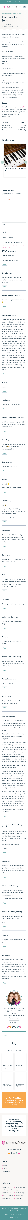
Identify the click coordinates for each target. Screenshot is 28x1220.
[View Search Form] (3, 7)
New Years (6, 1187)
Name (5, 224)
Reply (4, 264)
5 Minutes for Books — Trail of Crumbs (7, 126)
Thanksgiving (20, 1195)
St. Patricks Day (8, 1190)
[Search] (23, 1035)
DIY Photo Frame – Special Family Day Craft (20, 1086)
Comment (6, 200)
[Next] (25, 162)
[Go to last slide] (2, 162)
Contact (5, 1174)
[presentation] (15, 155)
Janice (8, 24)
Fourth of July (20, 1193)
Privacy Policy (14, 1217)
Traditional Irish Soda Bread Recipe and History (7, 1067)
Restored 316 (14, 1211)
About (5, 1168)
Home (5, 1165)
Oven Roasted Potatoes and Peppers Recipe (7, 1086)
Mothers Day (7, 1193)
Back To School (8, 1195)
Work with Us (20, 1214)
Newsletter (6, 1171)
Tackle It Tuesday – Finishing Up (22, 126)
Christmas (19, 1198)
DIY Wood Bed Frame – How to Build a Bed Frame (20, 1067)
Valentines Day (20, 1187)
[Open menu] (24, 7)
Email (5, 232)
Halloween (6, 1198)
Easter (18, 1190)
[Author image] (3, 24)
